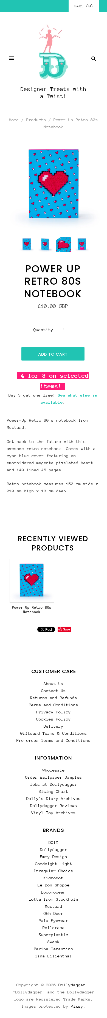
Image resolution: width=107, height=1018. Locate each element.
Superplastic (53, 934)
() (83, 6)
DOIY (53, 842)
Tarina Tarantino (53, 948)
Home (14, 119)
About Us (53, 683)
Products (36, 119)
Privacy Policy (53, 712)
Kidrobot (53, 878)
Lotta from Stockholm (53, 899)
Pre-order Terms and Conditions (53, 740)
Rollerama (54, 927)
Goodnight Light (53, 863)
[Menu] (11, 58)
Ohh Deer (53, 913)
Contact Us (53, 690)
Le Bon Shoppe (54, 885)
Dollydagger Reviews (53, 805)
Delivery (53, 726)
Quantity (43, 329)
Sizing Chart (53, 791)
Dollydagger (53, 849)
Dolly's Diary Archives (53, 798)
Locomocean (53, 892)
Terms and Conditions (53, 705)
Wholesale (54, 770)
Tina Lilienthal (53, 956)
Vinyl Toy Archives (53, 812)
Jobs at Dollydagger (53, 784)
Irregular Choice (53, 870)
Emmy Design (53, 856)
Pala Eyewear (53, 920)
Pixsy (77, 1006)
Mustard (53, 906)
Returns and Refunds (53, 697)
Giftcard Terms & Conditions (53, 733)
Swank (53, 941)
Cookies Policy (53, 719)
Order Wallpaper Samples (53, 777)
